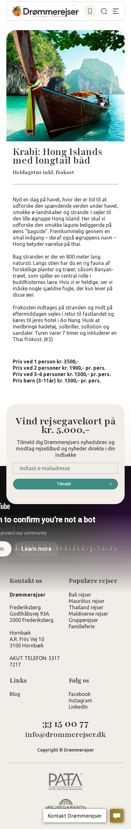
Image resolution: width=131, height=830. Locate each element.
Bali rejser (80, 594)
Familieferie (82, 626)
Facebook (80, 694)
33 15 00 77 (65, 723)
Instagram (80, 700)
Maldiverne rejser (88, 614)
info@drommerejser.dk (65, 735)
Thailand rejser (86, 607)
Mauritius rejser (87, 601)
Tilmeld (64, 484)
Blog (15, 694)
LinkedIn (78, 707)
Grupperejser (83, 620)
